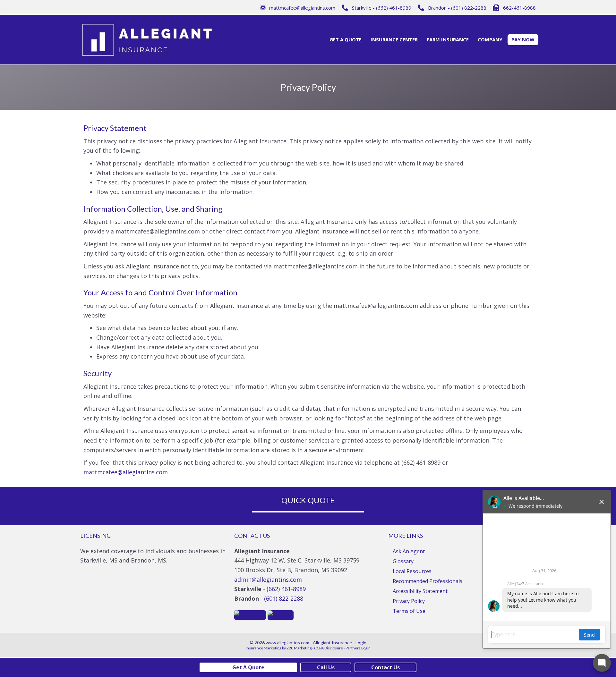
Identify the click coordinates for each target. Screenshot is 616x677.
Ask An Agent (409, 551)
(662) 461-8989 (286, 589)
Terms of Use (409, 610)
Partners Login (358, 648)
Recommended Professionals (427, 581)
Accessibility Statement (420, 591)
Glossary (403, 561)
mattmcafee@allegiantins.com (125, 472)
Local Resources (412, 571)
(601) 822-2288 (283, 598)
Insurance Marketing (263, 648)
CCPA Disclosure (328, 648)
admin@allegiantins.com (268, 579)
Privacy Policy (409, 601)
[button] (298, 8)
